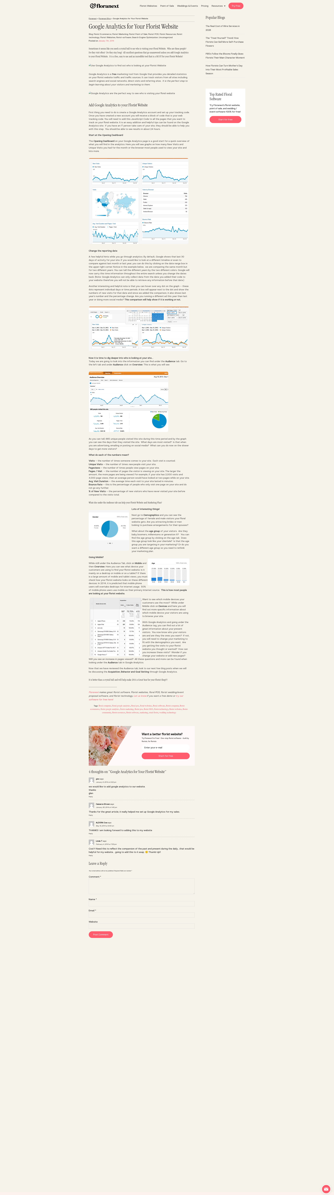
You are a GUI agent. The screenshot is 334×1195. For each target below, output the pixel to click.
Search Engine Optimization (145, 37)
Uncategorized (166, 37)
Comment (95, 876)
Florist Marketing (120, 34)
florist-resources (118, 712)
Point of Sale (167, 5)
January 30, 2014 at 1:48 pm (106, 807)
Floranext (93, 18)
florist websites (175, 709)
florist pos (139, 709)
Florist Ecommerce (102, 34)
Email (92, 910)
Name (93, 899)
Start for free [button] (225, 119)
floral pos (135, 705)
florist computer (172, 705)
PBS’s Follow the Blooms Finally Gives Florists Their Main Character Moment (225, 55)
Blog (91, 34)
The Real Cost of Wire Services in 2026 (223, 28)
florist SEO (148, 709)
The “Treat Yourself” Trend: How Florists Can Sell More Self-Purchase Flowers (225, 42)
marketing (144, 712)
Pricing (204, 5)
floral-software (159, 705)
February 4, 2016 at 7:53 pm (106, 844)
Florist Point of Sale (138, 34)
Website (93, 921)
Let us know (140, 695)
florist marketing (127, 709)
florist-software (123, 37)
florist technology (161, 709)
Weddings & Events (187, 5)
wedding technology (167, 712)
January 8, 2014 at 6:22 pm (106, 782)
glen (97, 779)
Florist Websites (148, 5)
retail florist (153, 712)
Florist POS (153, 34)
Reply (91, 797)
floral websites (146, 705)
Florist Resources (168, 34)
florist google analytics (110, 709)
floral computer (105, 705)
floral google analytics (121, 705)
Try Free (236, 5)
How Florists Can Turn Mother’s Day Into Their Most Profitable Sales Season (224, 69)
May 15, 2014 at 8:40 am (105, 826)
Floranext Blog (105, 18)
